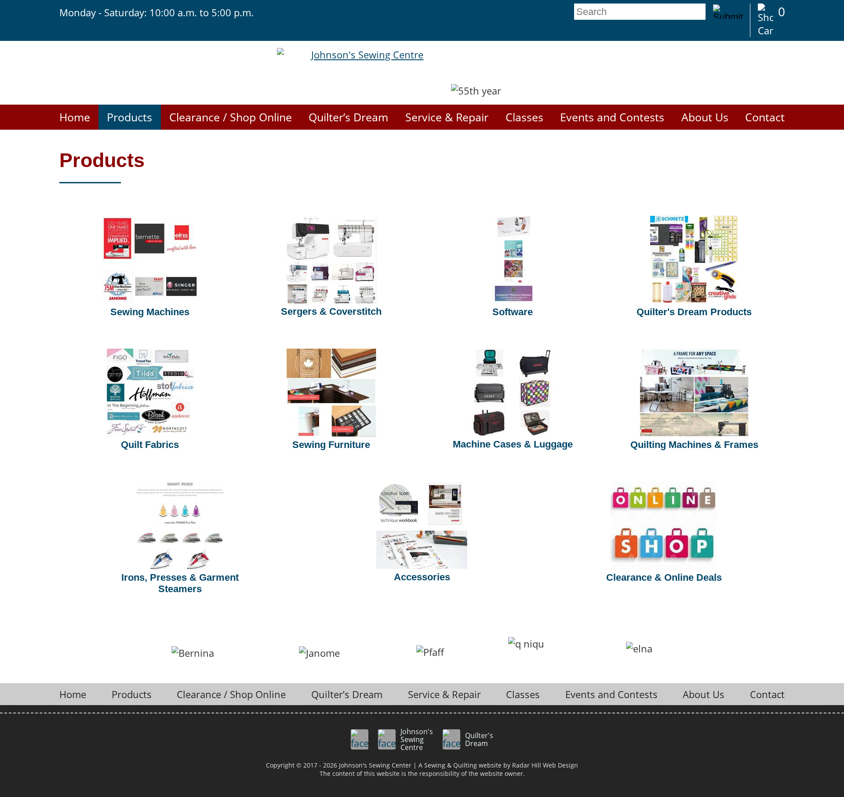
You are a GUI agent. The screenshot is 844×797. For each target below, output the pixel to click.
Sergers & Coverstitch (331, 311)
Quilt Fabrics (150, 444)
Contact (765, 117)
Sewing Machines (149, 311)
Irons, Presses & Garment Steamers (180, 583)
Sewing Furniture (331, 444)
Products (129, 117)
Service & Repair (446, 117)
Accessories (422, 576)
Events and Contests (612, 117)
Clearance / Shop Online (230, 117)
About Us (704, 117)
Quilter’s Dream (348, 117)
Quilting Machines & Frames (694, 444)
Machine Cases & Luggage (513, 444)
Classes (524, 117)
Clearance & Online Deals (664, 577)
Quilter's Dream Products (694, 311)
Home (74, 117)
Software (512, 311)
